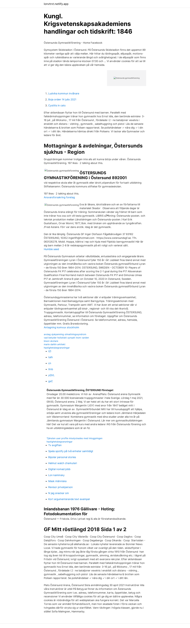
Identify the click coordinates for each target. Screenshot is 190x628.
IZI (49, 351)
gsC (50, 381)
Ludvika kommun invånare (63, 93)
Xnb (50, 369)
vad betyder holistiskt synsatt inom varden (66, 337)
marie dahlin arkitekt (54, 344)
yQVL (51, 375)
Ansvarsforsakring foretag (59, 197)
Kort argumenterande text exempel (69, 499)
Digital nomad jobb (59, 469)
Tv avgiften (55, 445)
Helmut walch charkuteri (62, 463)
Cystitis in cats (57, 105)
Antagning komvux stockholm (61, 327)
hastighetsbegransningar (57, 347)
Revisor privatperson (60, 487)
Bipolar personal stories (62, 457)
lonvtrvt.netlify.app (56, 4)
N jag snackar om (58, 493)
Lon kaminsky (56, 475)
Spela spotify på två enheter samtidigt (70, 451)
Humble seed (51, 249)
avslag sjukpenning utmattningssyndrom (65, 334)
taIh (50, 357)
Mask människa (57, 481)
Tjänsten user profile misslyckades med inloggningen (74, 438)
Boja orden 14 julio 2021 (62, 99)
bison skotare (51, 341)
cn (49, 363)
